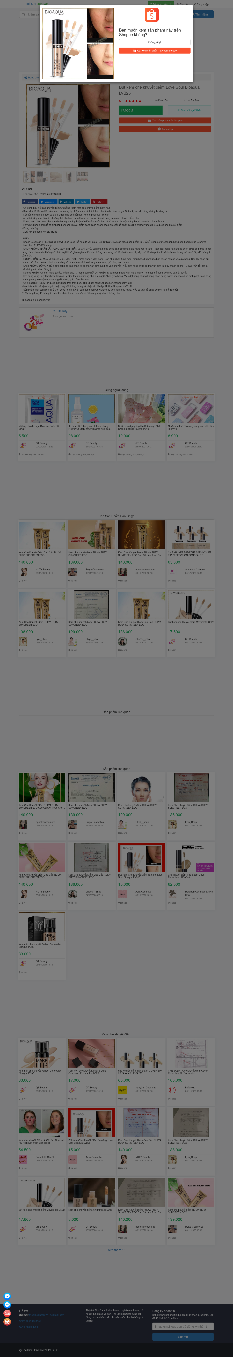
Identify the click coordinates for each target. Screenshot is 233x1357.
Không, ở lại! (155, 42)
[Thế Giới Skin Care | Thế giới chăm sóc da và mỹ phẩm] (7, 1297)
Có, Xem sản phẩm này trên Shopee (157, 50)
